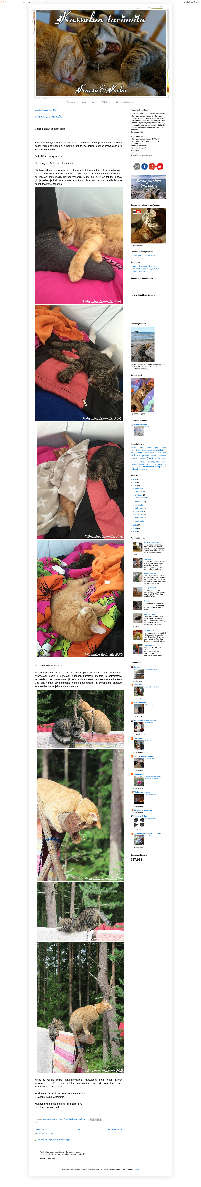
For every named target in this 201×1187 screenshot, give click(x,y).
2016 (135, 486)
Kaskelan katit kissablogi (143, 756)
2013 (135, 531)
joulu (157, 448)
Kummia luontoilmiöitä (152, 687)
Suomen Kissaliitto (139, 272)
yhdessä (134, 469)
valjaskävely (134, 467)
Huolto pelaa (148, 559)
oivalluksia (134, 458)
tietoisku (163, 462)
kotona (163, 450)
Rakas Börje (149, 723)
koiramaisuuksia (147, 450)
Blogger (136, 1169)
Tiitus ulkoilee (149, 836)
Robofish (142, 458)
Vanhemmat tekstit (115, 1129)
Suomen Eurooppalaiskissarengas (145, 266)
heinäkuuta (139, 502)
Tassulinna (137, 685)
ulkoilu (148, 464)
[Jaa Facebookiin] (98, 1119)
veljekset (150, 466)
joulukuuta (139, 489)
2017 (135, 483)
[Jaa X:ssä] (95, 1119)
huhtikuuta (139, 511)
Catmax (141, 448)
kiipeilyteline (136, 450)
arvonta (133, 448)
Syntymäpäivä (149, 645)
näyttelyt (154, 455)
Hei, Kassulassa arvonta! (153, 543)
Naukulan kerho (139, 703)
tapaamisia (134, 462)
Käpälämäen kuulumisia (142, 810)
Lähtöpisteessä (150, 818)
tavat (54, 1123)
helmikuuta (139, 518)
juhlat (164, 448)
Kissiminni (137, 738)
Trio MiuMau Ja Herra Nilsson (144, 721)
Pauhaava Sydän (140, 816)
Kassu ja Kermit (149, 614)
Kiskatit (136, 667)
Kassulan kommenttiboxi (74, 1119)
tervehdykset (153, 462)
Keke (94, 102)
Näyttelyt (106, 102)
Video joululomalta (150, 794)
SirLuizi (157, 459)
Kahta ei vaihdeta (48, 116)
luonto (46, 1123)
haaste (149, 448)
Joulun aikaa (149, 740)
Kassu (83, 102)
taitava (164, 458)
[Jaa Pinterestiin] (100, 1119)
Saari (50, 1123)
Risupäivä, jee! (149, 758)
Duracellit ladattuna (151, 669)
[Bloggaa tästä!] (92, 1119)
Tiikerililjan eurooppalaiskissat (144, 256)
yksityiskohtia (142, 469)
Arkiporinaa (138, 774)
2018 (135, 479)
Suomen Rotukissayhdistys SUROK (146, 269)
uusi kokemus (159, 464)
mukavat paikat (140, 455)
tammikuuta (139, 521)
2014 (135, 528)
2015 (135, 525)
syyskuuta (139, 495)
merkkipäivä (161, 452)
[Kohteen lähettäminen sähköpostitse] (90, 1119)
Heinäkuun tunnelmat (151, 427)
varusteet (142, 467)
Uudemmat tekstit (42, 1129)
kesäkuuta (139, 505)
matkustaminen (149, 452)
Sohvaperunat (149, 601)
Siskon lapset (149, 631)
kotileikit (156, 450)
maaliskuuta (139, 515)
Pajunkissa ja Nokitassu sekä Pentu (147, 834)
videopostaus (160, 466)
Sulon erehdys (149, 705)
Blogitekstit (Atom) (46, 1133)
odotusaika (162, 455)
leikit (132, 452)
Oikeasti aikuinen (125, 102)
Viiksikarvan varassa (141, 792)
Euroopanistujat (150, 588)
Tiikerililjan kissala (137, 464)
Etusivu (71, 102)
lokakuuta (139, 492)
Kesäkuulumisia (150, 573)
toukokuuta (139, 508)
